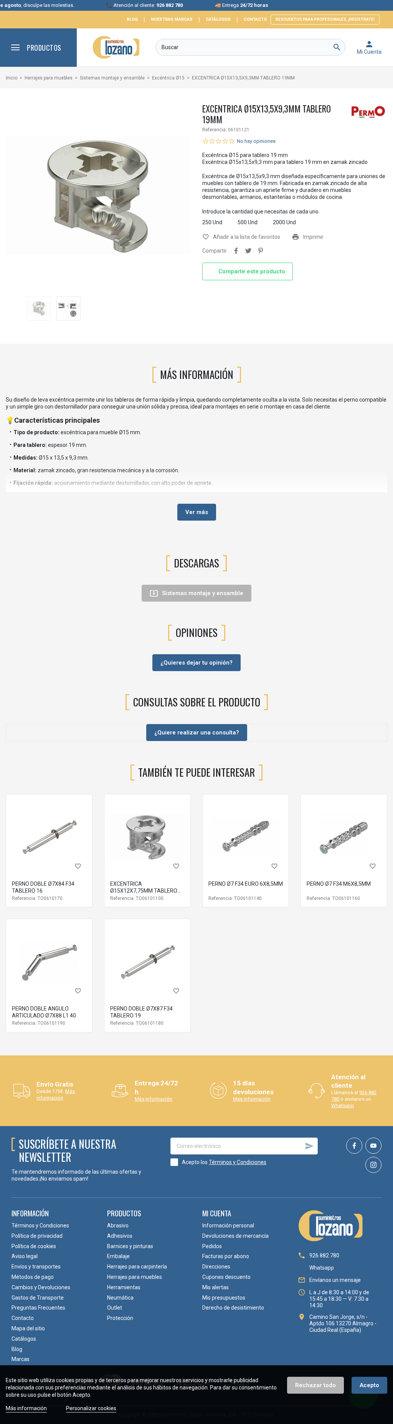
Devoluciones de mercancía (235, 1236)
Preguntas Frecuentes (38, 1308)
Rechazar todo (315, 1385)
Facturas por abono (225, 1256)
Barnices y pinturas (130, 1246)
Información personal (228, 1225)
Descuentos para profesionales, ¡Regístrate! (325, 19)
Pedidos (212, 1246)
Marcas (21, 1359)
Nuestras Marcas (172, 19)
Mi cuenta (216, 1212)
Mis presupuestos (223, 1298)
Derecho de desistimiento (233, 1308)
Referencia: (214, 129)
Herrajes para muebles (134, 1277)
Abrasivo (118, 1225)
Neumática (120, 1298)
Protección (120, 1318)
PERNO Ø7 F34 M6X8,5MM (339, 884)
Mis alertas (215, 1287)
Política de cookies (34, 1246)
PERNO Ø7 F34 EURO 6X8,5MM (245, 884)
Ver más (196, 512)
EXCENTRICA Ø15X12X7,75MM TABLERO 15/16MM (143, 891)
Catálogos (218, 19)
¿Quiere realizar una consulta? (196, 732)
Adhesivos (119, 1236)
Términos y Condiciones (237, 1162)
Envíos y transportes (36, 1267)
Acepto (369, 1385)
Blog (132, 19)
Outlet (114, 1308)
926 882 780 (324, 1255)
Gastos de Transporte (38, 1298)
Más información (55, 1094)
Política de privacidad (37, 1236)
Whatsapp (342, 1105)
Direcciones (216, 1267)
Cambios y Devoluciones (41, 1287)
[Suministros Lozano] (116, 47)
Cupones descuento (226, 1277)
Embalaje (118, 1256)
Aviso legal (25, 1256)
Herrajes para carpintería (137, 1267)
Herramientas (123, 1287)
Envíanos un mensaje (335, 1280)
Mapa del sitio (28, 1328)
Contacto (255, 19)
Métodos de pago (33, 1277)
